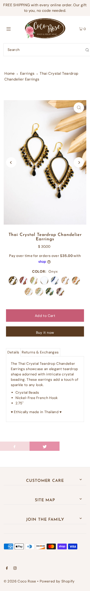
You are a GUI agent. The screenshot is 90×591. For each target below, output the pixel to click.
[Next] (79, 162)
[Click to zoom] (79, 107)
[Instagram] (15, 568)
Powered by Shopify (57, 581)
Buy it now (45, 332)
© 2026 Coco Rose (20, 581)
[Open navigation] (14, 28)
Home (9, 73)
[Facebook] (7, 568)
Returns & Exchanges (40, 352)
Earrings (27, 73)
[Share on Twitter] (45, 446)
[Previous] (11, 162)
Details (13, 352)
